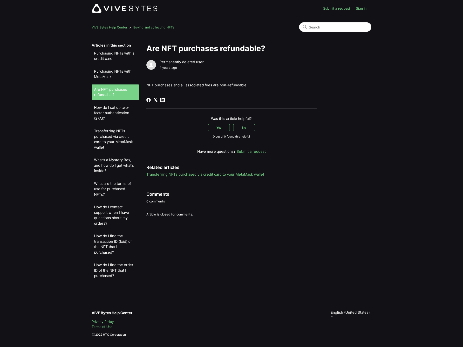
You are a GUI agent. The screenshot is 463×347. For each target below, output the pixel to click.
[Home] (124, 8)
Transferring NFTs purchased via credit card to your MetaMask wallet (113, 139)
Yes (219, 127)
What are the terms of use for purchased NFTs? (112, 189)
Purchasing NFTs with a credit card (114, 56)
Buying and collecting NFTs (153, 27)
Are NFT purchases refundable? (110, 92)
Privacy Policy (103, 321)
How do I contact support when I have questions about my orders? (111, 215)
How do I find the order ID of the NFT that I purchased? (113, 270)
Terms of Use (102, 327)
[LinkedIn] (162, 100)
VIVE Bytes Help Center (109, 27)
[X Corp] (155, 100)
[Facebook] (148, 100)
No (244, 127)
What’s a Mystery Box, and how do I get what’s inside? (114, 165)
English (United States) (350, 312)
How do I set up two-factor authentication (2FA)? (111, 113)
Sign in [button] (361, 8)
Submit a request (336, 8)
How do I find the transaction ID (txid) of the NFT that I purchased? (113, 244)
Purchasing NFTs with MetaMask (112, 74)
